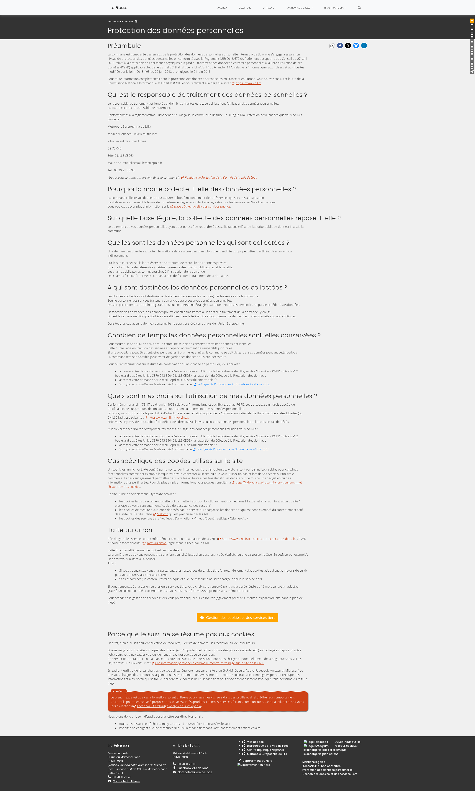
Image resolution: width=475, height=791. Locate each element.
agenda (222, 7)
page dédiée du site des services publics (202, 206)
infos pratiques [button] (334, 7)
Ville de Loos (255, 742)
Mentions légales (313, 762)
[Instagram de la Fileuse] (316, 746)
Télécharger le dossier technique (324, 750)
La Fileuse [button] (268, 7)
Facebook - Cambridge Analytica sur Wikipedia (169, 706)
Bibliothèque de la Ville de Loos (268, 746)
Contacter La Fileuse (126, 781)
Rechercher (359, 7)
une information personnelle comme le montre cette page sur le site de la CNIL (209, 663)
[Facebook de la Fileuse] (316, 742)
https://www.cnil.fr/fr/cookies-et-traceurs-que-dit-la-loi (259, 539)
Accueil (129, 21)
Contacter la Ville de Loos (195, 772)
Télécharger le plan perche (320, 754)
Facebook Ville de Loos (193, 768)
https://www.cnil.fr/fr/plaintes (169, 417)
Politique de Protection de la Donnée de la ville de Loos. (233, 384)
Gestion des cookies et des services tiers (240, 617)
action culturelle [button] (299, 7)
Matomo (162, 514)
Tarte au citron (156, 543)
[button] (340, 45)
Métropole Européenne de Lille (267, 754)
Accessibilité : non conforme (321, 766)
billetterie (245, 7)
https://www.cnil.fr (248, 83)
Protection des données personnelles (327, 770)
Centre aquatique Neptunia (265, 750)
